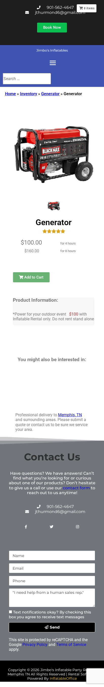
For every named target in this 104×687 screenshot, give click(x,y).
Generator (50, 93)
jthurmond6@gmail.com (60, 12)
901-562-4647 (60, 7)
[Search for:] (27, 79)
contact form (76, 488)
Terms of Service (71, 644)
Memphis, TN (70, 415)
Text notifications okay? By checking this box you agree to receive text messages (50, 614)
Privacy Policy (34, 644)
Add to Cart (33, 277)
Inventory (28, 93)
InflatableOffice (63, 678)
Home (10, 93)
